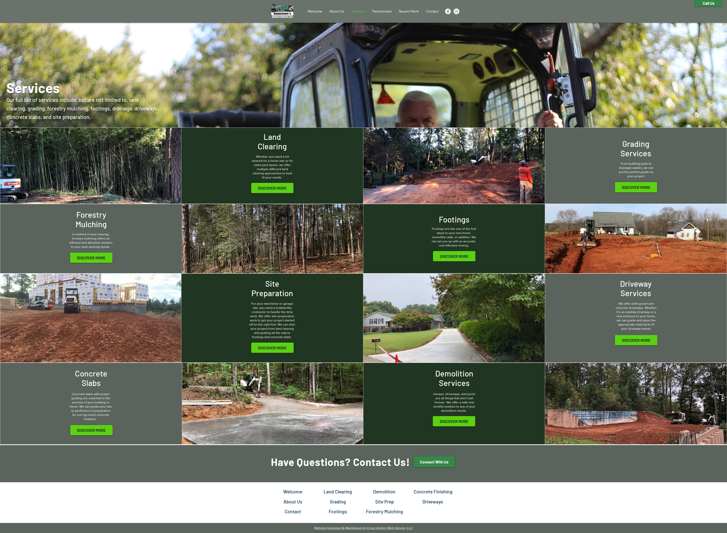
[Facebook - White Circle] (448, 11)
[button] (636, 340)
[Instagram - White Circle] (456, 11)
